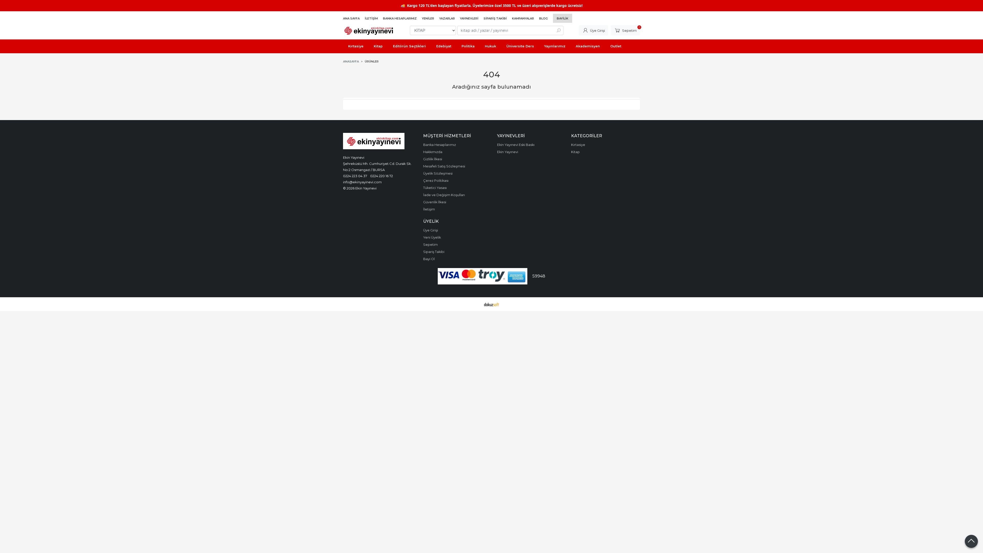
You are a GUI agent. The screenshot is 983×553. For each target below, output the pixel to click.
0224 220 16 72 (381, 176)
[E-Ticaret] (491, 304)
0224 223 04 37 (355, 176)
